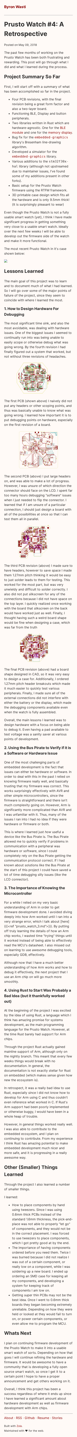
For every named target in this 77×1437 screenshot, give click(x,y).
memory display (60, 132)
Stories (57, 1418)
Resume (43, 1418)
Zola (19, 1426)
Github (30, 1418)
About (8, 1418)
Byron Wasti (15, 7)
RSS (19, 1418)
